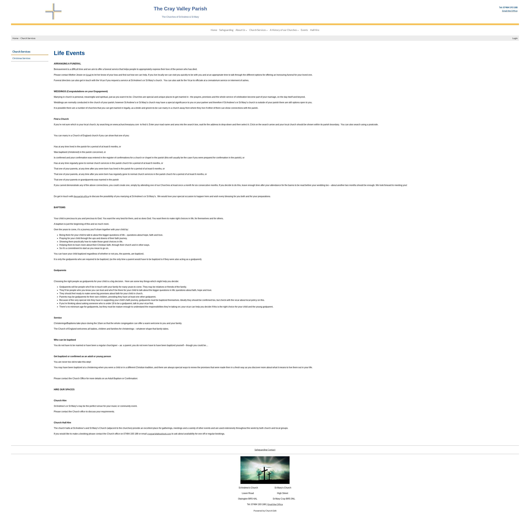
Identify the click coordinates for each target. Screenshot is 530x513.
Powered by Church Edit (265, 510)
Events (304, 30)
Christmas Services (21, 58)
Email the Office (275, 504)
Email (88, 74)
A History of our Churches (283, 30)
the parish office (81, 196)
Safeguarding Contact (265, 449)
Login (515, 38)
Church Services (257, 30)
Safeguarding (226, 30)
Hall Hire (314, 30)
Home (214, 30)
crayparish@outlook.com (159, 433)
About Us (240, 30)
